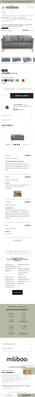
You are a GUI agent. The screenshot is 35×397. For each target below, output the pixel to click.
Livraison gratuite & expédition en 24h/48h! (17, 1)
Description (7, 115)
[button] (11, 269)
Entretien (6, 120)
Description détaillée (7, 30)
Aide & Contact (7, 348)
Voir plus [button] (17, 292)
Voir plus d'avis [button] (17, 240)
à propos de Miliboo (9, 344)
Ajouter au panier (21, 95)
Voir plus (4, 83)
